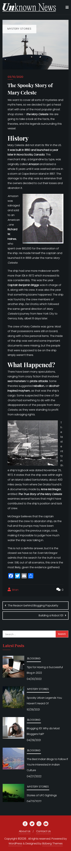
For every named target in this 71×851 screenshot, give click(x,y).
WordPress (15, 843)
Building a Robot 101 (51, 615)
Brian (15, 590)
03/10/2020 (15, 76)
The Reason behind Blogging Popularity (33, 605)
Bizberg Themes (52, 843)
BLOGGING (33, 658)
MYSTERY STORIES (38, 689)
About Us (24, 831)
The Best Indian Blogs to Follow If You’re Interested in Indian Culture (47, 764)
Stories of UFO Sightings (42, 795)
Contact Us (43, 831)
